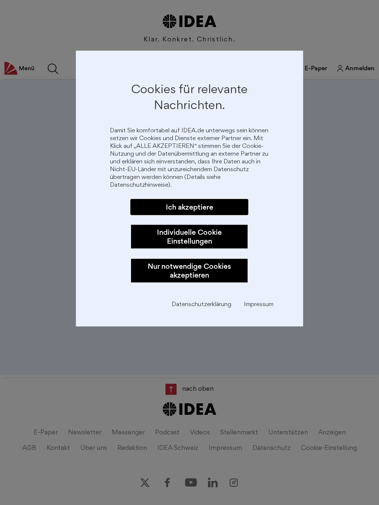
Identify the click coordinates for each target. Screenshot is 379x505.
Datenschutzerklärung (201, 305)
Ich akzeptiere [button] (189, 207)
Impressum (259, 305)
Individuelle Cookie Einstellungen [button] (189, 236)
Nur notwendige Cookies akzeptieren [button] (189, 270)
